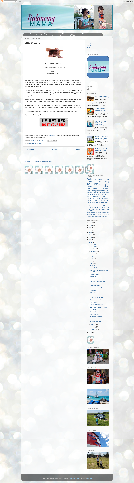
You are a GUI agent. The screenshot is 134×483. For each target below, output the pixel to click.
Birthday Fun (94, 302)
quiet (103, 216)
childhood (106, 189)
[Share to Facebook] (54, 141)
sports (94, 207)
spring (92, 212)
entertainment (95, 188)
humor (93, 209)
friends (93, 205)
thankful (89, 211)
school (102, 194)
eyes (101, 200)
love (108, 196)
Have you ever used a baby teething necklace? (102, 97)
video (100, 202)
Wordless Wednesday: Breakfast (99, 295)
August (93, 253)
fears (108, 212)
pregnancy (98, 205)
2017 (90, 227)
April (92, 263)
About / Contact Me (37, 35)
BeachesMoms (91, 216)
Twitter (89, 47)
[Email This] (48, 141)
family (91, 179)
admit (100, 211)
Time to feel (93, 276)
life (103, 198)
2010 (90, 332)
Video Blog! (93, 268)
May (92, 261)
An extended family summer (98, 300)
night (104, 214)
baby (99, 198)
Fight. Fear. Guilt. (95, 265)
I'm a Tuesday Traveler (96, 297)
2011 (90, 242)
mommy (98, 184)
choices (96, 212)
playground (98, 209)
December (94, 244)
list (93, 211)
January (93, 329)
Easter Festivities (95, 285)
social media (105, 209)
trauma (96, 216)
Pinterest (89, 43)
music (106, 216)
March (93, 324)
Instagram (90, 45)
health (107, 194)
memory (97, 194)
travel (90, 184)
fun (108, 179)
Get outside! (93, 309)
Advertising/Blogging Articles (72, 35)
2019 (90, 222)
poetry (100, 216)
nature (93, 196)
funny (89, 209)
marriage (99, 214)
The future (93, 292)
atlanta (95, 186)
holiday (106, 186)
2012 (90, 239)
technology (100, 207)
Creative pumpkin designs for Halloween (101, 109)
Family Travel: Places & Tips (92, 35)
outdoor (106, 198)
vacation (31, 143)
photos (106, 184)
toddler (104, 205)
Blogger (89, 478)
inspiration (90, 214)
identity (98, 196)
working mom (39, 143)
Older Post (79, 150)
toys (103, 202)
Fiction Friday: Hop (95, 321)
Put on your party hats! (96, 304)
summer (90, 192)
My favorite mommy (96, 316)
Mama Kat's (51, 135)
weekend (106, 207)
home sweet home (103, 191)
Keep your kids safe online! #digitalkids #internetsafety (100, 122)
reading (107, 214)
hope (89, 204)
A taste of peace (94, 274)
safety (95, 214)
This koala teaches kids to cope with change (101, 149)
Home (27, 35)
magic (104, 211)
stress (97, 211)
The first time (94, 312)
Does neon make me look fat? (98, 307)
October (93, 249)
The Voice (93, 319)
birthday (90, 200)
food (89, 196)
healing (96, 200)
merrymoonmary (74, 478)
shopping (90, 202)
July (92, 256)
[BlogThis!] (50, 141)
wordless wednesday (98, 181)
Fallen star (93, 290)
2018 (90, 225)
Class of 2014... (94, 279)
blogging (90, 194)
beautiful (100, 204)
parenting (101, 179)
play (94, 198)
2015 (90, 232)
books (89, 205)
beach (93, 204)
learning (95, 202)
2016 (90, 230)
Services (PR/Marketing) (53, 35)
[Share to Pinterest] (56, 141)
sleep (107, 205)
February (93, 327)
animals (89, 207)
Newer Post (29, 150)
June (92, 258)
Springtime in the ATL (96, 314)
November (94, 246)
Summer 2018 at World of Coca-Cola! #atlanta (101, 137)
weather (107, 202)
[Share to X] (52, 141)
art (96, 204)
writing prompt (92, 191)
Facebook (90, 50)
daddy (100, 212)
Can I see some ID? (96, 287)
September (94, 251)
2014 (90, 235)
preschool (106, 200)
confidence (106, 204)
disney (97, 192)
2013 (90, 237)
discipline (104, 212)
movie (89, 198)
